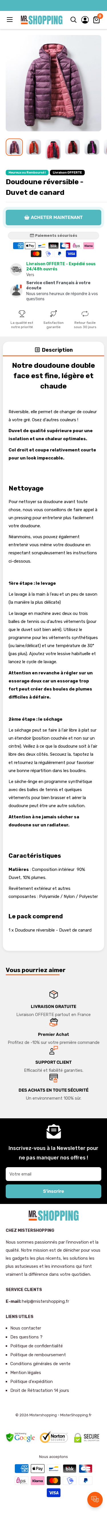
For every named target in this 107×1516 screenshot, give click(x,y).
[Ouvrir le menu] (10, 19)
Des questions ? (26, 1337)
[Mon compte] (85, 20)
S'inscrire (53, 1191)
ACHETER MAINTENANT (57, 217)
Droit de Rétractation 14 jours (39, 1390)
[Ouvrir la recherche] (73, 20)
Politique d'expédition (31, 1381)
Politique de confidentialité (36, 1345)
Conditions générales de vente (40, 1363)
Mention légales (25, 1372)
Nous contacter (25, 1328)
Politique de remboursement (38, 1354)
